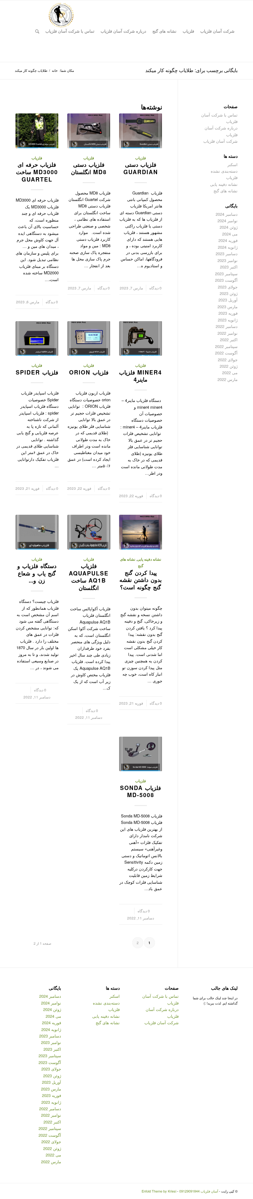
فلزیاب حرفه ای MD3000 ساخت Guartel (37, 172)
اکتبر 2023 (229, 267)
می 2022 (230, 372)
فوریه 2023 (228, 313)
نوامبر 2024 (228, 220)
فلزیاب (140, 158)
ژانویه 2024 (228, 247)
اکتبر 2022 (229, 339)
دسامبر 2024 (227, 214)
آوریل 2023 (228, 300)
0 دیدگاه (155, 287)
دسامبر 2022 (227, 326)
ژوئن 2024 (229, 227)
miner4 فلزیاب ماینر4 (140, 376)
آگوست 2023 (226, 280)
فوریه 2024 (228, 240)
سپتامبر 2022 (226, 346)
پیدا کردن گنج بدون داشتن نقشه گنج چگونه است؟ (140, 580)
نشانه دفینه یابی (149, 559)
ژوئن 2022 (229, 366)
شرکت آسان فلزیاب (220, 141)
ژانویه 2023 (228, 320)
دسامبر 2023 (227, 253)
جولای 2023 (228, 287)
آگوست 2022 (226, 353)
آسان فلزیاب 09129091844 (198, 1191)
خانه (55, 70)
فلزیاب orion (89, 372)
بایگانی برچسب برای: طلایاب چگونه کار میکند (191, 70)
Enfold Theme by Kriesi (159, 1191)
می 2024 (230, 234)
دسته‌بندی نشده (224, 171)
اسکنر (232, 164)
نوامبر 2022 (228, 333)
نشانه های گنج (226, 191)
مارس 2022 (228, 379)
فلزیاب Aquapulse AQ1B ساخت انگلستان (89, 577)
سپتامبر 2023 (226, 273)
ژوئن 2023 (229, 293)
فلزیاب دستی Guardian (140, 168)
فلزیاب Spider (37, 372)
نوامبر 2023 (228, 260)
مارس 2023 (228, 306)
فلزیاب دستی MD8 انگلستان (89, 168)
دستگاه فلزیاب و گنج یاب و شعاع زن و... (36, 573)
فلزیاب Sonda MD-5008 (140, 791)
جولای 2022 (228, 359)
